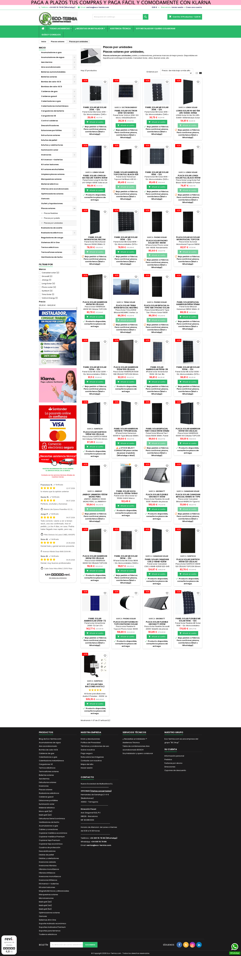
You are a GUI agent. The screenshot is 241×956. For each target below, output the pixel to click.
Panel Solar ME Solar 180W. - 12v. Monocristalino (126, 558)
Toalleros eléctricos (48, 934)
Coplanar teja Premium (49, 840)
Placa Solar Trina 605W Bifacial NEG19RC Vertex (126, 307)
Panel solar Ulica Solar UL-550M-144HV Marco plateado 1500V (125, 493)
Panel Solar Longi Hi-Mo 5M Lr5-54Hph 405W (94, 176)
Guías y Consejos (51, 34)
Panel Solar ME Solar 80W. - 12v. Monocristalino (126, 239)
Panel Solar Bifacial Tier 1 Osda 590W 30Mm (157, 429)
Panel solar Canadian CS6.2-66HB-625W (157, 560)
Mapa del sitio (87, 764)
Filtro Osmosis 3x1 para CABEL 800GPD (59, 535)
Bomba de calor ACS (51, 81)
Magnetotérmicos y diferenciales (54, 891)
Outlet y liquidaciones (52, 203)
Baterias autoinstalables (53, 72)
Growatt (47, 276)
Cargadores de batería (52, 111)
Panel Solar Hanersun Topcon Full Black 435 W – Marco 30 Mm (126, 174)
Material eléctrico (49, 184)
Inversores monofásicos (50, 876)
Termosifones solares (51, 252)
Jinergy (46, 280)
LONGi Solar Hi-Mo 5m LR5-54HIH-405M (188, 111)
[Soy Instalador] (58, 337)
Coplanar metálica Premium (52, 836)
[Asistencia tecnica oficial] (58, 465)
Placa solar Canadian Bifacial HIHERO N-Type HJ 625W (188, 496)
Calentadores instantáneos (54, 106)
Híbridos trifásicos (47, 872)
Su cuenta (170, 749)
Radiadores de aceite (51, 228)
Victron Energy (50, 298)
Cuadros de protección (49, 847)
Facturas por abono (173, 763)
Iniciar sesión (177, 7)
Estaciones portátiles (51, 130)
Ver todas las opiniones (58, 578)
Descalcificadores (50, 125)
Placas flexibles (51, 213)
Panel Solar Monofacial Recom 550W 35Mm (94, 239)
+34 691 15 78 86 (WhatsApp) (62, 7)
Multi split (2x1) (45, 815)
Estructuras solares (50, 135)
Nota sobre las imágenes (92, 757)
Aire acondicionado (51, 67)
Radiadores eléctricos (52, 232)
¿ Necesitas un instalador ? (90, 28)
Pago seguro (87, 753)
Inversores (46, 154)
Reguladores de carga (52, 237)
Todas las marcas (60, 28)
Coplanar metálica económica (53, 833)
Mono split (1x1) (45, 811)
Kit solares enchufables (52, 169)
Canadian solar (50, 272)
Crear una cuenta (194, 7)
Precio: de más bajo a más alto (177, 72)
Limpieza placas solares (52, 174)
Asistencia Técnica (120, 28)
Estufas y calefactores (52, 145)
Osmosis (45, 198)
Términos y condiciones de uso (95, 746)
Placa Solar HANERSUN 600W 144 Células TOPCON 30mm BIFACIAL (188, 430)
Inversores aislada (47, 862)
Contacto (87, 777)
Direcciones (169, 766)
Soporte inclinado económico (52, 923)
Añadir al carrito (94, 122)
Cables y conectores (48, 829)
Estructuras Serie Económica (52, 818)
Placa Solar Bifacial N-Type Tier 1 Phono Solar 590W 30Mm (157, 307)
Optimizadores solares (52, 193)
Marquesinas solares (51, 179)
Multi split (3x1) (45, 901)
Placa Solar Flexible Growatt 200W (157, 622)
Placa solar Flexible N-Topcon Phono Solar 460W (125, 624)
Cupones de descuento (175, 770)
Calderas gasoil (49, 96)
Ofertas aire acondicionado (55, 189)
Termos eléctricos (49, 247)
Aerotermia (46, 62)
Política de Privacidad (91, 742)
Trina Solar (48, 294)
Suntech (47, 290)
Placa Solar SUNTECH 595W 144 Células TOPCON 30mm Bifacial (95, 434)
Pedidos (168, 759)
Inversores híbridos (47, 865)
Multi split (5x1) (45, 909)
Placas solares (48, 208)
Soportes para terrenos (49, 930)
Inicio (42, 47)
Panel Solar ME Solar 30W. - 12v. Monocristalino (156, 109)
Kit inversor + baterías (52, 159)
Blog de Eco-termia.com (50, 739)
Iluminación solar (49, 150)
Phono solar (49, 287)
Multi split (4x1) (45, 905)
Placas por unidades (53, 223)
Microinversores (46, 898)
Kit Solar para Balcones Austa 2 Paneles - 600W (94, 686)
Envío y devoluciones (90, 739)
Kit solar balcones (50, 164)
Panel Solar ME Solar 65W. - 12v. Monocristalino (156, 174)
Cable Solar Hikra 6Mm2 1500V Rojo (58, 569)
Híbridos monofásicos (49, 869)
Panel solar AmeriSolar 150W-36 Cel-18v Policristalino (157, 369)
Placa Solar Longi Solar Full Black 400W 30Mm (188, 177)
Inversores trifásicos (48, 880)
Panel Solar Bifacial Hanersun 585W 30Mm (188, 303)
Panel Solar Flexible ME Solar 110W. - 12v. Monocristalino (188, 620)
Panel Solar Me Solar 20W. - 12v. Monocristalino (94, 109)
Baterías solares (49, 76)
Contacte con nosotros (91, 760)
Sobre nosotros (88, 749)
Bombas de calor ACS (51, 86)
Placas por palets (52, 218)
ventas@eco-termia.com (97, 7)
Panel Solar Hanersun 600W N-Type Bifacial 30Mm (126, 430)
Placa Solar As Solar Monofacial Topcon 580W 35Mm (188, 239)
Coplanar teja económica (50, 844)
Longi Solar (48, 283)
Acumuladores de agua (52, 57)
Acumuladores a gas (51, 52)
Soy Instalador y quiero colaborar (155, 28)
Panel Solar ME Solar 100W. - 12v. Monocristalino (188, 369)
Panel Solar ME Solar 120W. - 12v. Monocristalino (94, 369)
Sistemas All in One (50, 242)
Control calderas (49, 120)
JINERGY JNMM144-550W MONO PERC (94, 495)
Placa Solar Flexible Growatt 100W (157, 495)
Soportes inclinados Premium (52, 927)
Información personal (174, 756)
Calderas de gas (49, 91)
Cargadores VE (48, 115)
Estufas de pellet (49, 140)
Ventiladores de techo (52, 257)
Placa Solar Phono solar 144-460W (157, 241)
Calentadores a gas (51, 101)
